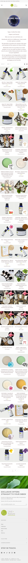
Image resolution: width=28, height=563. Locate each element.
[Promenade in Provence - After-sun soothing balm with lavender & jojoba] (7, 433)
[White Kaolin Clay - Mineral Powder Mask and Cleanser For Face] (7, 252)
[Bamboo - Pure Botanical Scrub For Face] (7, 119)
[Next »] (18, 470)
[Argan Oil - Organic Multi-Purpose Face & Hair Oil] (7, 95)
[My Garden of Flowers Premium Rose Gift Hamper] (7, 297)
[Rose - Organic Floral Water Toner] (7, 231)
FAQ (18, 558)
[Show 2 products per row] (27, 64)
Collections (3, 526)
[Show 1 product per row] (25, 64)
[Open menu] (3, 5)
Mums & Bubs (4, 528)
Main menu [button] (3, 520)
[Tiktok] (6, 552)
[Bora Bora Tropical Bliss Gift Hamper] (7, 318)
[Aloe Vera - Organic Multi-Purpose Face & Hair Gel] (7, 73)
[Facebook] (1, 552)
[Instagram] (12, 552)
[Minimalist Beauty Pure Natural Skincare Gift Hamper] (7, 141)
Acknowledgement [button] (5, 542)
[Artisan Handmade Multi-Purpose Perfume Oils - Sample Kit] (7, 275)
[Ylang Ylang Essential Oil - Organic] (7, 455)
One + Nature (5, 558)
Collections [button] (4, 538)
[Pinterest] (9, 552)
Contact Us (14, 558)
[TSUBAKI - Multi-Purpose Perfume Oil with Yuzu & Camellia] (7, 209)
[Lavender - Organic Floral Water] (7, 411)
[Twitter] (4, 552)
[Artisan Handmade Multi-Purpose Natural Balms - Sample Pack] (7, 187)
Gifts (2, 530)
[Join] (25, 504)
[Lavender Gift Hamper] (7, 339)
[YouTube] (14, 552)
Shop (2, 524)
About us (3, 533)
